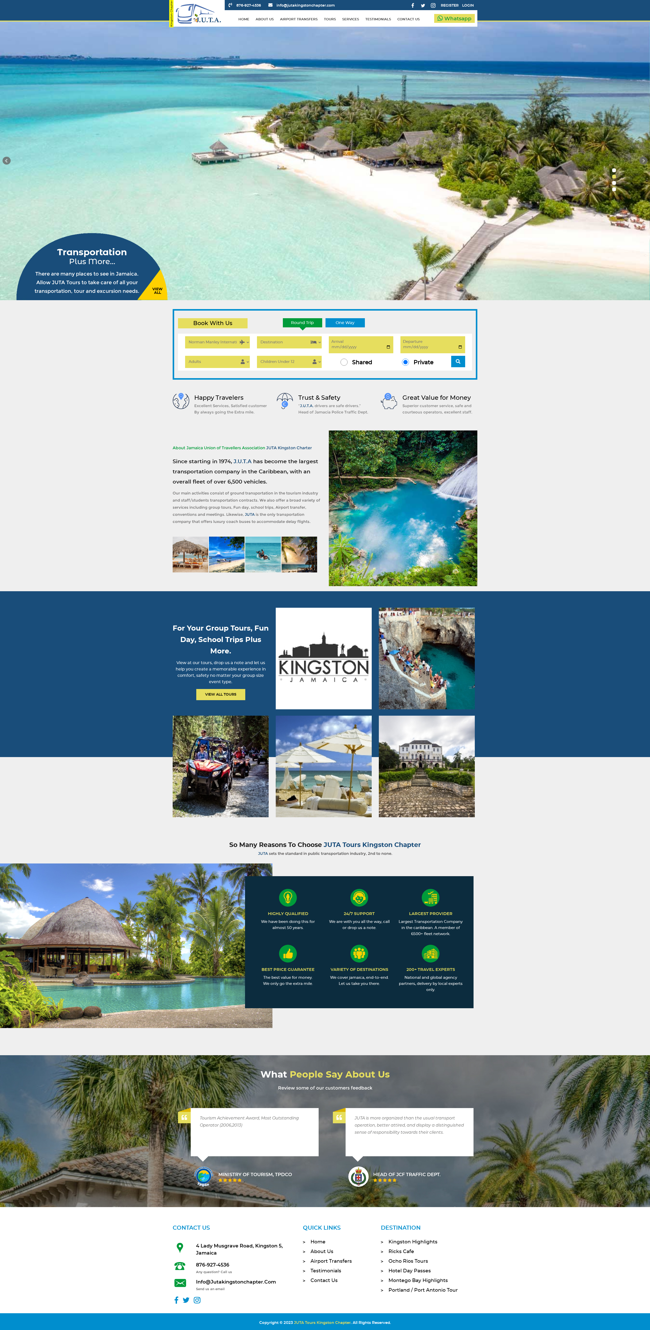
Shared (362, 362)
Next (643, 161)
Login (468, 5)
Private (423, 362)
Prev (7, 161)
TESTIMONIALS (378, 19)
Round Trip (302, 323)
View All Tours (220, 694)
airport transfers (299, 19)
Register (450, 5)
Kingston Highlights (412, 1242)
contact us (408, 19)
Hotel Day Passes (409, 1271)
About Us (322, 1251)
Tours (330, 19)
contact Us (324, 1280)
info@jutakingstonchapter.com (306, 5)
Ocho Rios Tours (408, 1261)
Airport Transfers (331, 1261)
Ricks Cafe (401, 1251)
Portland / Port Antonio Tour (423, 1290)
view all (157, 291)
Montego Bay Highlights (418, 1280)
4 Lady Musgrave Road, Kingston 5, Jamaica (239, 1250)
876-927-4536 (248, 5)
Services (350, 19)
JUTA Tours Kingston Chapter (322, 1323)
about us (265, 19)
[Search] (458, 361)
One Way (345, 323)
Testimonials (326, 1271)
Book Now (323, 665)
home (243, 19)
